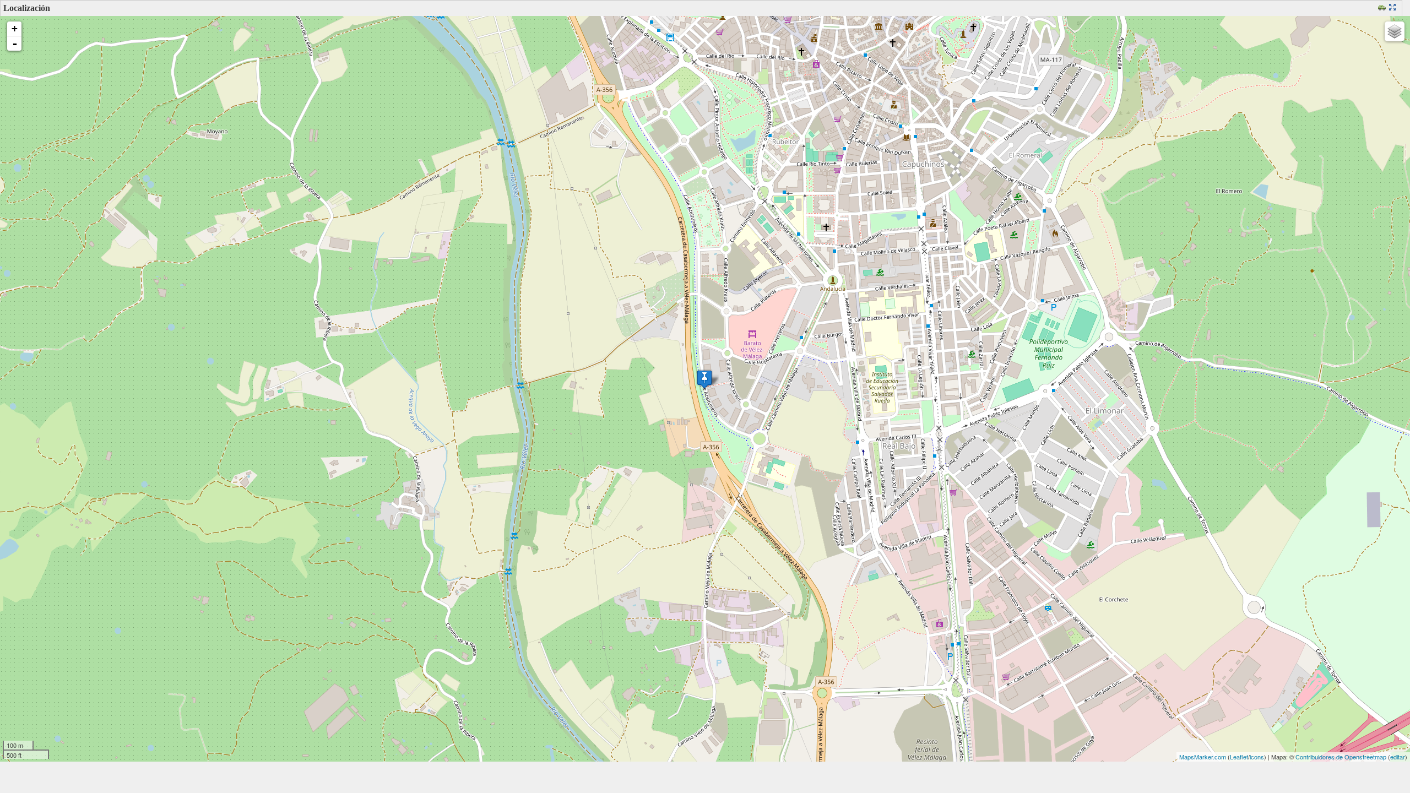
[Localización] (704, 379)
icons (1257, 756)
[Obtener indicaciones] (1383, 8)
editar (1397, 756)
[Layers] (1394, 31)
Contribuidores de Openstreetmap (1340, 756)
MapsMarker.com (1202, 756)
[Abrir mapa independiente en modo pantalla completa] (1394, 8)
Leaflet (1239, 756)
